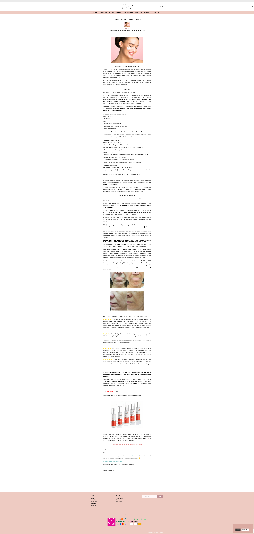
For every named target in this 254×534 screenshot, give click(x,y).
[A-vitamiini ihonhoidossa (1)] (127, 24)
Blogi (127, 28)
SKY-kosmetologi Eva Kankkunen (112, 461)
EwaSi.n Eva (119, 500)
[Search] (160, 12)
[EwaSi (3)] (127, 6)
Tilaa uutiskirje (119, 498)
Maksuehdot (93, 500)
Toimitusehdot (94, 501)
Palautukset (93, 505)
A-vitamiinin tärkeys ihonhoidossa (127, 30)
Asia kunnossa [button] (245, 529)
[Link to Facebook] (160, 6)
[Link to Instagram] (162, 6)
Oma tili (92, 498)
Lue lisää (238, 529)
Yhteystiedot (93, 503)
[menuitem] (96, 12)
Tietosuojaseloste (95, 507)
